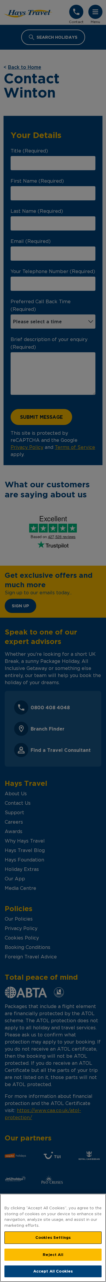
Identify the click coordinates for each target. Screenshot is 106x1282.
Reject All (53, 1254)
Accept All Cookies (53, 1271)
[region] (53, 1238)
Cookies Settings (53, 1237)
